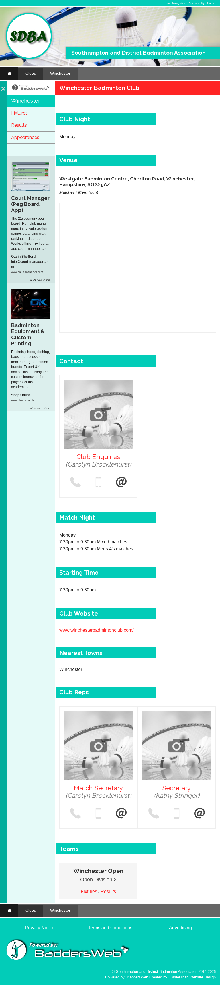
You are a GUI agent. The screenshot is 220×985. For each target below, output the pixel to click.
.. (12, 149)
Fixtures (19, 113)
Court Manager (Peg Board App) (30, 204)
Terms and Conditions (110, 927)
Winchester (60, 73)
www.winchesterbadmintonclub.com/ (96, 630)
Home (211, 3)
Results (19, 125)
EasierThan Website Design (193, 977)
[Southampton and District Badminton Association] (29, 58)
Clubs (30, 73)
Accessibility (197, 3)
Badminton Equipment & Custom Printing (28, 334)
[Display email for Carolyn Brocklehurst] (121, 483)
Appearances (25, 137)
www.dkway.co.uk (22, 400)
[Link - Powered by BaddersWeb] (30, 90)
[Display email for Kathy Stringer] (199, 814)
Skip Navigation (176, 3)
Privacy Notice (39, 927)
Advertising (180, 927)
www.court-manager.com (27, 271)
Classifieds (43, 279)
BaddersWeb (137, 977)
